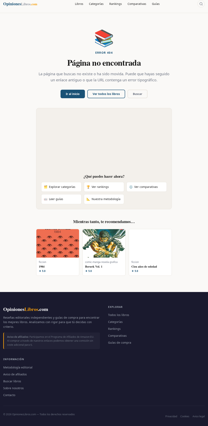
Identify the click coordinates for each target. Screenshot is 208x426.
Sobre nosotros (13, 388)
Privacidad (171, 416)
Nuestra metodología (103, 199)
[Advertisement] (104, 143)
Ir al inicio (73, 94)
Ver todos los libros (106, 94)
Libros (79, 4)
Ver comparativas (143, 187)
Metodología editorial (17, 367)
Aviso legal (199, 416)
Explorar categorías (59, 187)
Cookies (184, 416)
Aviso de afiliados (15, 374)
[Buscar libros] (201, 4)
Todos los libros (118, 315)
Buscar (137, 94)
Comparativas (137, 4)
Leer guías (53, 199)
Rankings (115, 4)
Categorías (96, 4)
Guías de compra (119, 342)
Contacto (9, 395)
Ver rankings (98, 187)
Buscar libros (12, 381)
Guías (156, 4)
